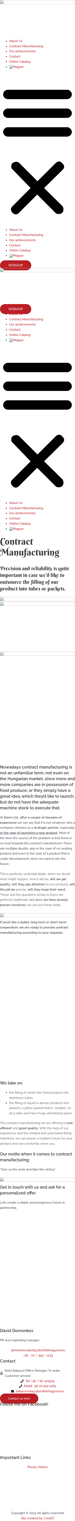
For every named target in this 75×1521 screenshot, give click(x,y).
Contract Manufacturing (26, 46)
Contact (14, 56)
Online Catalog (19, 61)
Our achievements (22, 51)
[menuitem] (16, 67)
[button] (37, 150)
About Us (15, 41)
